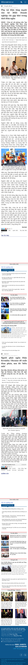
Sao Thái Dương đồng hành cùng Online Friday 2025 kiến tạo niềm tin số (18, 299)
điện (9, 230)
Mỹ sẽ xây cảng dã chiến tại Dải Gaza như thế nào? (13, 583)
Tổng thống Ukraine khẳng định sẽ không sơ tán (12, 508)
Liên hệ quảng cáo (20, 648)
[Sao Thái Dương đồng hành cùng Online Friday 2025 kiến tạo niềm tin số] (5, 299)
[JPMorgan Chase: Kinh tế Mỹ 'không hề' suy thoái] (5, 554)
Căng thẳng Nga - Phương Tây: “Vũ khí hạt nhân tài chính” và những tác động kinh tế (13, 516)
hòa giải (8, 470)
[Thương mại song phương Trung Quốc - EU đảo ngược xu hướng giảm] (5, 549)
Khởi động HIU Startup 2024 (8, 325)
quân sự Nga (20, 470)
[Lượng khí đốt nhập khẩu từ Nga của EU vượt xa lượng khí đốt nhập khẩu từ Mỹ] (5, 543)
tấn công (14, 470)
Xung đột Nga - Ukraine (14, 590)
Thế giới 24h (14, 560)
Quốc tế (6, 354)
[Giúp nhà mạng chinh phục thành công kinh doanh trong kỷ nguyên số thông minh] (5, 310)
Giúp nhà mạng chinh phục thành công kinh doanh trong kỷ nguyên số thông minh (18, 310)
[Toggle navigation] (25, 2)
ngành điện (15, 230)
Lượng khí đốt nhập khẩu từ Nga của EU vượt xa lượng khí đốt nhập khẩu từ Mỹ (18, 543)
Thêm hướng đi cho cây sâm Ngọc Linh (11, 350)
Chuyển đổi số (8, 6)
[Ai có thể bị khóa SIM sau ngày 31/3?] (5, 316)
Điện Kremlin (12, 468)
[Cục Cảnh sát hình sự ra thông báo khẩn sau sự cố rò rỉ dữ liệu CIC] (5, 305)
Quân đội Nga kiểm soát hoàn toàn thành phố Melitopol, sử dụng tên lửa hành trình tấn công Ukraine (14, 520)
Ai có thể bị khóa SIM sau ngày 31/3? (18, 315)
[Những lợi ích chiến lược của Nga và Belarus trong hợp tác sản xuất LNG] (5, 537)
